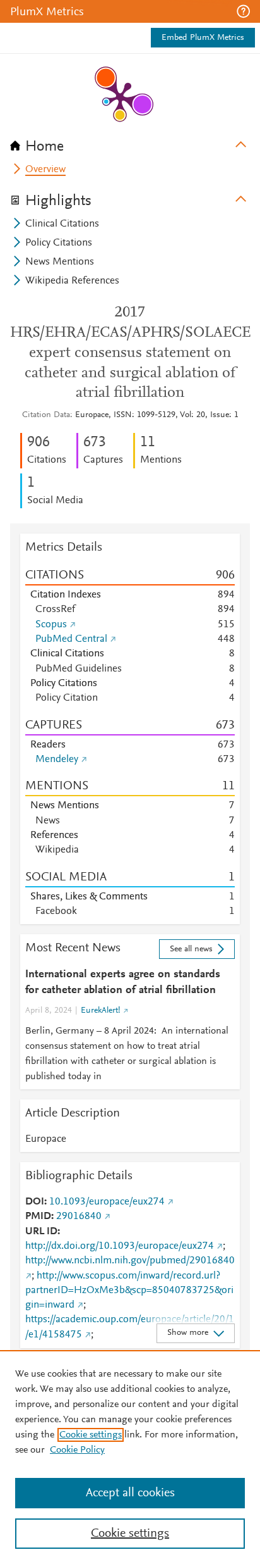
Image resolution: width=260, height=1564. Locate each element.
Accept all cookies (130, 1493)
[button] (243, 11)
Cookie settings (90, 1435)
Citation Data (46, 415)
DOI (34, 1202)
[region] (130, 1457)
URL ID (41, 1232)
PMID (38, 1216)
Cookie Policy (77, 1450)
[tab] (130, 142)
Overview (45, 170)
